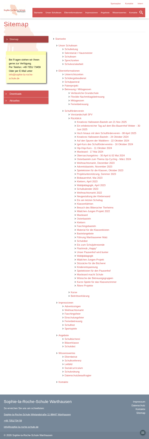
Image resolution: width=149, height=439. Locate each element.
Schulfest (70, 325)
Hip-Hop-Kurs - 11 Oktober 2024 (94, 148)
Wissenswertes (119, 13)
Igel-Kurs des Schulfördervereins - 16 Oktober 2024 (105, 144)
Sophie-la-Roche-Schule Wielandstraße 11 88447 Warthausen (37, 414)
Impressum (139, 401)
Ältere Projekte (85, 285)
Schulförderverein (74, 111)
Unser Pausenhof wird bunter (92, 252)
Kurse (74, 292)
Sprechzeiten (72, 60)
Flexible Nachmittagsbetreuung (87, 96)
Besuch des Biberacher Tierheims (95, 207)
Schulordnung (72, 371)
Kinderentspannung (87, 267)
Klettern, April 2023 (87, 181)
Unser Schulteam (53, 13)
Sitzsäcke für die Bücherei (91, 263)
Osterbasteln (84, 218)
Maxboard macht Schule (90, 274)
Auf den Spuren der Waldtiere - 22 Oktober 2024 (103, 140)
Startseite (38, 13)
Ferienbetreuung (79, 104)
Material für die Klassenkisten (93, 230)
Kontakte (129, 3)
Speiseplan (116, 3)
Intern (140, 3)
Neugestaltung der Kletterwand (93, 196)
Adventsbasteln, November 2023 (94, 166)
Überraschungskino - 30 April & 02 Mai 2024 (101, 155)
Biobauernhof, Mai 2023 (89, 177)
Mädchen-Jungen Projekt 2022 (93, 211)
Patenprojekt (71, 85)
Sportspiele (71, 328)
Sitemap (11, 39)
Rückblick (76, 118)
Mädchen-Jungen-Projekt (90, 259)
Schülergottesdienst (75, 78)
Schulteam (70, 56)
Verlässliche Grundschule (85, 93)
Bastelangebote (85, 233)
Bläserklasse (72, 342)
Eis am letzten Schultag (90, 200)
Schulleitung (71, 49)
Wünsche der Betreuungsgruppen (95, 278)
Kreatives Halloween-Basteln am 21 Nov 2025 (102, 122)
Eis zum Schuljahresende (90, 244)
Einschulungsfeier (74, 317)
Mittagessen (77, 100)
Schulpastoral (72, 82)
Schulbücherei (72, 339)
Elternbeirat (71, 356)
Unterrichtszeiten (74, 74)
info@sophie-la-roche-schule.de (21, 427)
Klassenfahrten (85, 203)
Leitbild (68, 364)
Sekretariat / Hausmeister (79, 53)
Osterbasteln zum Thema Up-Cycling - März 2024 (104, 159)
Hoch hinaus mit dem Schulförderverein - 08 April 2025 (106, 133)
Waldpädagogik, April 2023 (91, 185)
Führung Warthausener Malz (92, 237)
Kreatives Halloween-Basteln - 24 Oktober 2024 (102, 136)
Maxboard (82, 215)
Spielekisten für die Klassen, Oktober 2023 (100, 170)
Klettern (81, 222)
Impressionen (91, 13)
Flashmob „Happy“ (87, 248)
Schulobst (82, 241)
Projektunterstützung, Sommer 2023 (96, 174)
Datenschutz (138, 405)
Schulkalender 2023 (87, 189)
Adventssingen (73, 306)
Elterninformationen (73, 13)
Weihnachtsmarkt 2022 (89, 192)
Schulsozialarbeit (74, 64)
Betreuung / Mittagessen (78, 89)
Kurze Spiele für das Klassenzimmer (97, 282)
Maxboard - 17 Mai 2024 (90, 151)
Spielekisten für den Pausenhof (94, 270)
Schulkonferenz (73, 360)
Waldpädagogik (85, 256)
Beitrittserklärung (80, 296)
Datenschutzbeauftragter (78, 375)
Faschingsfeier (73, 313)
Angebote (105, 13)
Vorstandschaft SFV (81, 114)
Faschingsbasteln (86, 226)
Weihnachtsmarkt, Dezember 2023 (96, 163)
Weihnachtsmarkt (74, 310)
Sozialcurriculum (74, 368)
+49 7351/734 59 (13, 420)
